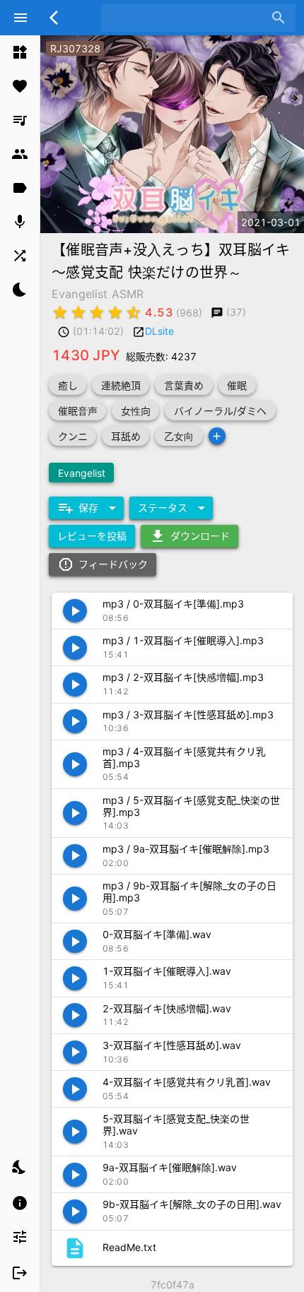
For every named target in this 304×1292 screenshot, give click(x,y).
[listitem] (20, 52)
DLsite (159, 331)
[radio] (60, 312)
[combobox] (188, 17)
